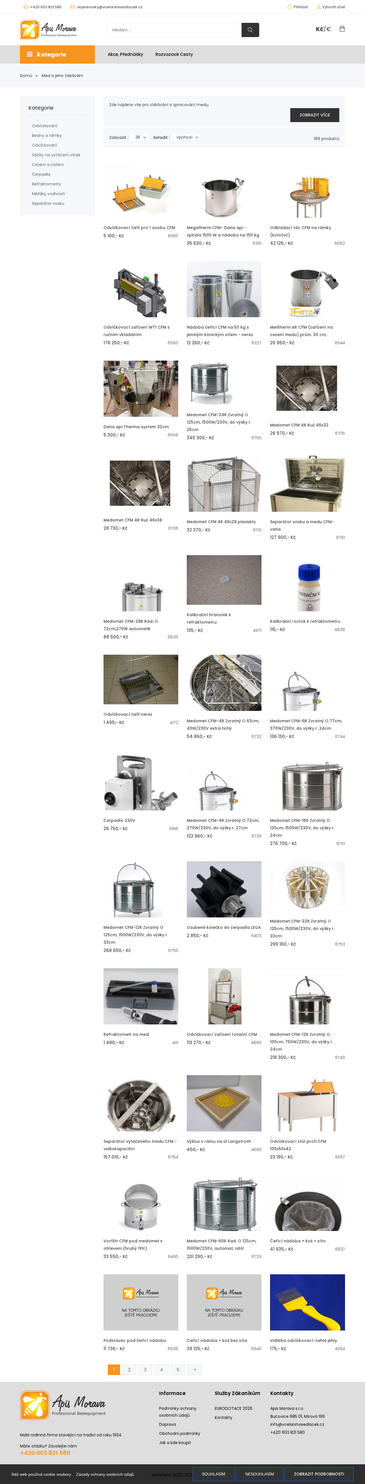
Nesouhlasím (259, 1474)
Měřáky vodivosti (48, 194)
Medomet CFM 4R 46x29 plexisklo (221, 522)
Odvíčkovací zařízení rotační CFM (222, 1034)
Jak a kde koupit (175, 1442)
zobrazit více (315, 115)
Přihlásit (300, 7)
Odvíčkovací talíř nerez (128, 714)
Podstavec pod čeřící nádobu (135, 1340)
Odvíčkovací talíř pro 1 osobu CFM (139, 228)
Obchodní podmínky (179, 1433)
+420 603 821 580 (45, 1453)
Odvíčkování (44, 145)
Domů (26, 75)
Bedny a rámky (47, 135)
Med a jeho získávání (62, 75)
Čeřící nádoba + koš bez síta (217, 1340)
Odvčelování (44, 126)
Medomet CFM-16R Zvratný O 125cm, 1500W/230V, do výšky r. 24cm (302, 828)
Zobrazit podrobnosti (319, 1474)
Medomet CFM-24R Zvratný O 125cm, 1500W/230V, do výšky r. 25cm (219, 422)
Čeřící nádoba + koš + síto (298, 1241)
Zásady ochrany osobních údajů (105, 1474)
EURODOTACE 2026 (233, 1408)
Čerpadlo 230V (119, 820)
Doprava (167, 1424)
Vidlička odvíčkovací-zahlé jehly (303, 1340)
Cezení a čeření (48, 164)
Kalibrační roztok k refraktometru (305, 621)
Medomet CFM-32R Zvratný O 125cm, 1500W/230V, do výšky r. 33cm (302, 928)
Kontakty (223, 1417)
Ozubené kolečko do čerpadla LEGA (224, 927)
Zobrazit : (118, 137)
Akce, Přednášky (125, 54)
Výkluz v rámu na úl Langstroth (219, 1141)
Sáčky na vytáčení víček (56, 155)
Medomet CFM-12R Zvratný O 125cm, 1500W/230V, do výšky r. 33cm (136, 935)
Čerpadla (41, 174)
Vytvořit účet (333, 7)
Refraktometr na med (126, 1034)
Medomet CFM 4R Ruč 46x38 (133, 520)
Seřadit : (161, 137)
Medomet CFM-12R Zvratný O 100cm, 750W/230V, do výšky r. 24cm (301, 1042)
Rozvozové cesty (174, 54)
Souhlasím (213, 1474)
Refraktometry (46, 184)
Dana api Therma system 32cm (136, 427)
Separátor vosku (48, 203)
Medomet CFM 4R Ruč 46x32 (299, 425)
